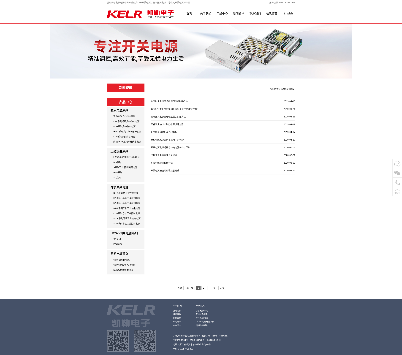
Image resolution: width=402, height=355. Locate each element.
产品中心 (222, 13)
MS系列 (117, 162)
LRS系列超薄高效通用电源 (126, 157)
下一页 (212, 288)
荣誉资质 (177, 318)
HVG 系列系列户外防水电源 (127, 131)
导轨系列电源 (119, 187)
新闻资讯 (238, 13)
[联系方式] (397, 182)
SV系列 (117, 177)
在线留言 (271, 13)
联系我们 (255, 13)
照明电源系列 (119, 253)
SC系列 (117, 239)
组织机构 (177, 314)
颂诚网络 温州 (214, 340)
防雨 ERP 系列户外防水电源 (127, 141)
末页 (222, 288)
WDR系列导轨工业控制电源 (127, 218)
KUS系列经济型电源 (123, 270)
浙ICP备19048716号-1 (184, 340)
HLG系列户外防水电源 (124, 126)
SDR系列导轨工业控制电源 (126, 223)
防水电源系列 (119, 110)
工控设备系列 (119, 151)
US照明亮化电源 (121, 259)
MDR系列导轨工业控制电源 (126, 208)
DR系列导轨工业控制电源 (126, 193)
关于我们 (205, 13)
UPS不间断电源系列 (124, 233)
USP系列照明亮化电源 (124, 264)
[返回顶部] (397, 191)
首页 (189, 13)
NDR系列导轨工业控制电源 (126, 203)
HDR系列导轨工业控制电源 (126, 198)
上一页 (190, 288)
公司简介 (177, 310)
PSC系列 (117, 244)
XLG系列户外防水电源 (124, 116)
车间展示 (177, 321)
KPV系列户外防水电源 (124, 136)
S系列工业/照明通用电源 (125, 167)
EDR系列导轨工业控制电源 (126, 213)
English (288, 13)
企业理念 (177, 325)
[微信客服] (397, 173)
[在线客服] (397, 163)
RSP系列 (117, 172)
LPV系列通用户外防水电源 (126, 121)
